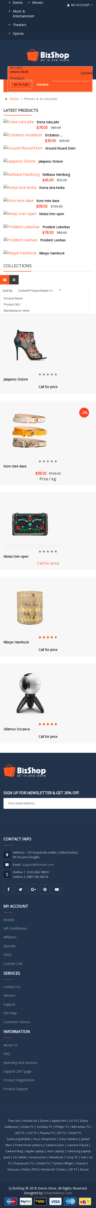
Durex (44, 1121)
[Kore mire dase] (18, 200)
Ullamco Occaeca (16, 729)
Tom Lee (14, 1121)
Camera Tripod (77, 1145)
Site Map (10, 1013)
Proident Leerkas (53, 240)
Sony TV (72, 1157)
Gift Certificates (15, 928)
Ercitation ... (53, 135)
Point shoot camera (28, 1145)
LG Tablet (19, 1157)
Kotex (62, 1169)
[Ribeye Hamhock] (19, 253)
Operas (18, 33)
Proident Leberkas (56, 227)
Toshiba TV (44, 1127)
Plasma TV (47, 1133)
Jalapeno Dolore (50, 161)
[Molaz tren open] (19, 213)
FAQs (7, 954)
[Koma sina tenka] (19, 187)
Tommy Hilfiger (62, 1163)
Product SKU (12, 304)
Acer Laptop (55, 1151)
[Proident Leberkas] (21, 227)
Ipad (7, 1157)
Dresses (13, 1169)
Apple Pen (59, 1121)
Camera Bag (14, 1151)
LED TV (19, 1133)
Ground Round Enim (60, 148)
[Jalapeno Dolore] (19, 161)
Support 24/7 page (17, 1071)
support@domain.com (38, 864)
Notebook (56, 1157)
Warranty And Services (20, 1062)
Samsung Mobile (18, 1139)
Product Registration (18, 1080)
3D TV (61, 1133)
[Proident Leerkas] (20, 240)
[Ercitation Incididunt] (22, 135)
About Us (10, 1045)
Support (9, 1004)
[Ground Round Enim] (22, 148)
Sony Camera (68, 1139)
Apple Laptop (35, 1151)
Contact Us (11, 986)
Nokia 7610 (30, 1169)
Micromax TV (81, 1127)
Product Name (13, 298)
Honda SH (30, 1121)
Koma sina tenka (52, 187)
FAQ (6, 1053)
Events (18, 2)
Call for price (48, 386)
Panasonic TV (24, 1163)
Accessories (37, 1157)
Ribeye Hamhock (52, 253)
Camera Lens (54, 1145)
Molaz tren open (51, 214)
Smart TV (75, 1133)
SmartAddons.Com (58, 1193)
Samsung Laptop (79, 1151)
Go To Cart (21, 84)
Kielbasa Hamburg (56, 174)
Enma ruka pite (48, 122)
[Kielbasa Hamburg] (21, 174)
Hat (83, 1157)
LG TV (73, 1121)
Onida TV (27, 1127)
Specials (9, 946)
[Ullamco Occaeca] (29, 693)
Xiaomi (81, 1163)
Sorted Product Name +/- (35, 290)
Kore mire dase (47, 200)
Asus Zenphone (44, 1139)
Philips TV (62, 1127)
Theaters (19, 24)
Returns (9, 995)
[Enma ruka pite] (18, 122)
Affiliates (10, 937)
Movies (37, 2)
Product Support (15, 1089)
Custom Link (12, 963)
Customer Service (16, 1022)
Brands (8, 919)
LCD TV (32, 1133)
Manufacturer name (17, 311)
